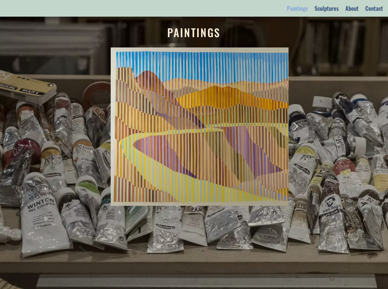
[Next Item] (295, 126)
